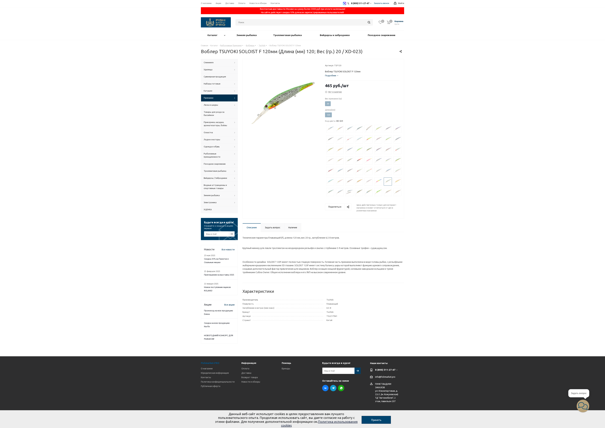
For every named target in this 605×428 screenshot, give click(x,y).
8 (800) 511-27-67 (385, 369)
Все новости (228, 249)
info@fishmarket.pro (385, 377)
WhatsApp (341, 388)
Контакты (206, 377)
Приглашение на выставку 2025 (219, 275)
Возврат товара (249, 377)
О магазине (207, 368)
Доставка (246, 373)
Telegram (333, 388)
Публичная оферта (210, 386)
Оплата (245, 368)
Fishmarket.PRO (210, 363)
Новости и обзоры (250, 382)
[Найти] (369, 22)
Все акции (229, 304)
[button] (583, 406)
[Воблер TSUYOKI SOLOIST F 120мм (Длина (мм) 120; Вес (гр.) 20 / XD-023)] (282, 103)
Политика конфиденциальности (218, 382)
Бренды (286, 368)
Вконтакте (325, 388)
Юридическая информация (215, 373)
